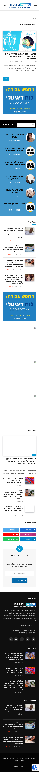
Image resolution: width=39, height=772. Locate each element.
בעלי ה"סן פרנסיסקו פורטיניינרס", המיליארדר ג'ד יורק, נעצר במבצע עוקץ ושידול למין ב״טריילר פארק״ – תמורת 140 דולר (13, 494)
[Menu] (35, 5)
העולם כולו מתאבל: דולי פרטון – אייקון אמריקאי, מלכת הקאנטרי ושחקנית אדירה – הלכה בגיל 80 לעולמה (20, 461)
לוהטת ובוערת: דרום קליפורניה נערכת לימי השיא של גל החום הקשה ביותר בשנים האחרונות (13, 480)
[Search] (5, 5)
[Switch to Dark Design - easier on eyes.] (3, 5)
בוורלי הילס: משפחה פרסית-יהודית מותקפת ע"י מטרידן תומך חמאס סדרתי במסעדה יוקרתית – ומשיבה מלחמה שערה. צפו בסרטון (14, 279)
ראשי (22, 767)
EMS (22, 760)
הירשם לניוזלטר (19, 580)
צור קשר (16, 767)
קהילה (34, 50)
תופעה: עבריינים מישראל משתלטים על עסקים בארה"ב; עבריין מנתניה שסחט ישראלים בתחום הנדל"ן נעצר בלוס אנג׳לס (13, 233)
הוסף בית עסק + (8, 124)
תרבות (34, 455)
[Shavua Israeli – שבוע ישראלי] (19, 5)
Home (34, 19)
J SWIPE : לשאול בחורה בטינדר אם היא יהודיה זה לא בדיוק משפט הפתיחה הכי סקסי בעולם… (20, 56)
